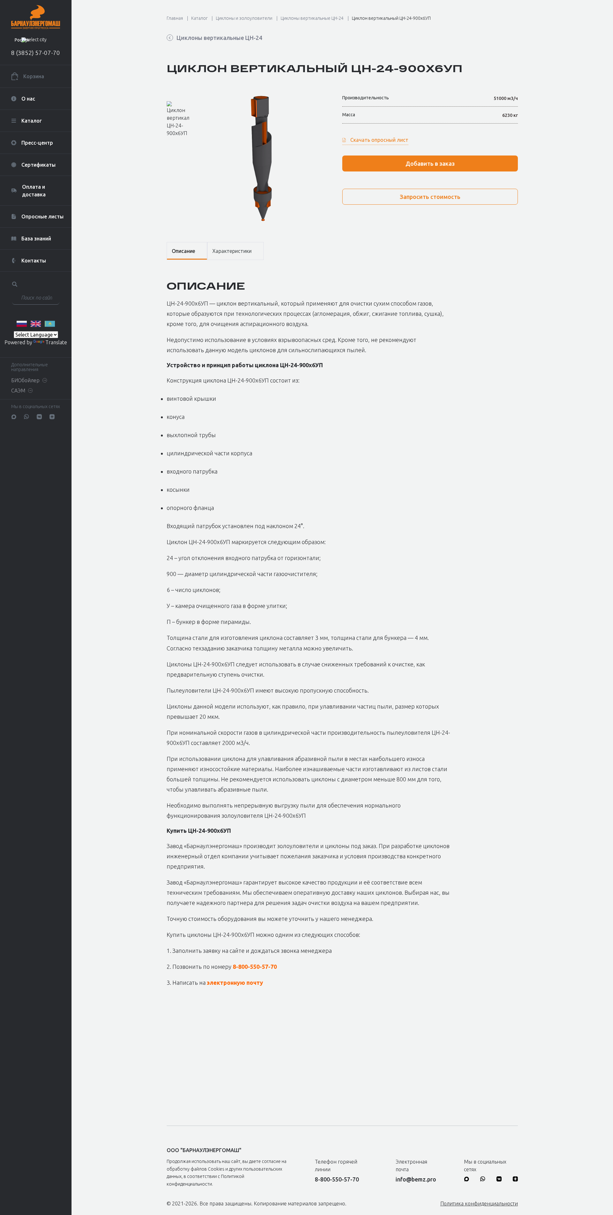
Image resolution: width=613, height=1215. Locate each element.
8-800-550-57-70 (255, 966)
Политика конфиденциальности (479, 1203)
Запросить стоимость (430, 197)
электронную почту (235, 982)
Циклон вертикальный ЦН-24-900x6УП (391, 18)
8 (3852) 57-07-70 (35, 52)
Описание (183, 251)
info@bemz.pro (416, 1179)
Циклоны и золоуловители (244, 18)
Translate (56, 342)
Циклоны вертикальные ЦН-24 (312, 18)
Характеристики (232, 251)
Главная (175, 18)
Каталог (199, 18)
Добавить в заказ (430, 163)
